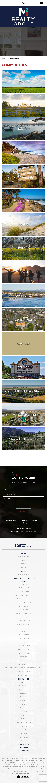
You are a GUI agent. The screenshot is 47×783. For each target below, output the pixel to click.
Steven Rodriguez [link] (23, 613)
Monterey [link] (24, 708)
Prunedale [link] (23, 686)
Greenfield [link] (23, 697)
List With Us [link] (23, 664)
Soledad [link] (23, 693)
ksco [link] (23, 567)
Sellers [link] (23, 661)
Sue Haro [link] (23, 617)
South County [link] (23, 689)
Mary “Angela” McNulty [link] (23, 595)
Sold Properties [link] (23, 639)
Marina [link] (23, 719)
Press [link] (23, 564)
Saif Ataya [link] (23, 606)
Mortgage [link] (23, 748)
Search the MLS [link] (23, 653)
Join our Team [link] (23, 751)
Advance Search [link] (23, 635)
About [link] (23, 571)
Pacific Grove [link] (23, 711)
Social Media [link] (23, 556)
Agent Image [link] (31, 773)
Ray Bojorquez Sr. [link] (23, 602)
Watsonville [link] (23, 737)
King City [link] (23, 704)
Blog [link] (24, 560)
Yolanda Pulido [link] (23, 624)
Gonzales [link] (23, 700)
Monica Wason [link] (23, 599)
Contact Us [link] (23, 744)
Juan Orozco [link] (23, 588)
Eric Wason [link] (23, 584)
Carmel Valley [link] (23, 726)
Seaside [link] (23, 715)
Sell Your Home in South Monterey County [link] (23, 668)
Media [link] (23, 554)
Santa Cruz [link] (23, 730)
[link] (23, 3)
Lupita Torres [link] (23, 591)
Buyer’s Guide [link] (23, 650)
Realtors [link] (24, 581)
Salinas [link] (23, 682)
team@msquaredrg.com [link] (31, 520)
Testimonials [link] (23, 574)
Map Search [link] (23, 657)
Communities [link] (23, 679)
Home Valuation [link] (23, 672)
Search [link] (24, 631)
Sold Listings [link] (23, 675)
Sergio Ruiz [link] (23, 610)
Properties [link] (23, 628)
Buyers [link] (23, 642)
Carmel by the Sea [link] (23, 722)
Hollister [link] (23, 741)
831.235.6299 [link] (11, 520)
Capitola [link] (23, 733)
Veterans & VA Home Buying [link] (24, 578)
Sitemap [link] (39, 772)
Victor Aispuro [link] (23, 621)
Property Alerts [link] (23, 646)
